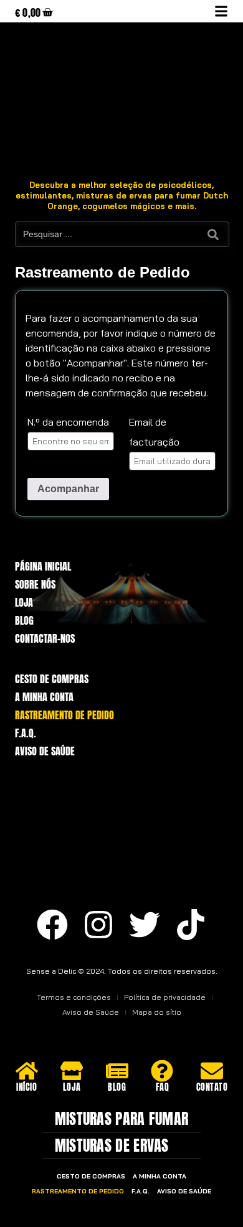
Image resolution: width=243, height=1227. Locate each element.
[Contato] (212, 1071)
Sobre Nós (35, 584)
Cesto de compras (51, 679)
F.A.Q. (25, 733)
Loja (24, 602)
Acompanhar (68, 488)
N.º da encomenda (68, 422)
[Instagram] (98, 924)
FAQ (162, 1087)
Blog (24, 620)
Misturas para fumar (122, 1119)
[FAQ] (162, 1071)
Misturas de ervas (112, 1145)
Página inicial (43, 566)
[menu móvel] (221, 11)
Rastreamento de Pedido (64, 715)
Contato (212, 1087)
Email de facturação (154, 432)
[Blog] (117, 1071)
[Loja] (71, 1071)
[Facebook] (52, 924)
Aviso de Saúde (45, 751)
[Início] (27, 1071)
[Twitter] (144, 924)
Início (26, 1087)
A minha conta (44, 697)
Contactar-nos (45, 638)
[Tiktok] (190, 924)
